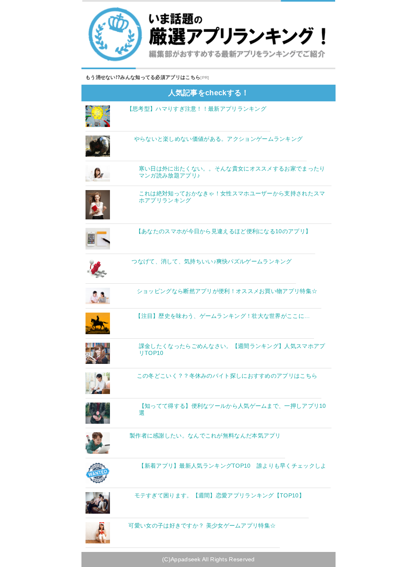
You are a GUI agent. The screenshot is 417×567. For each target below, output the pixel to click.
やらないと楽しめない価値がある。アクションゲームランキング (218, 139)
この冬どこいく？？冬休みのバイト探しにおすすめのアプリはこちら (227, 375)
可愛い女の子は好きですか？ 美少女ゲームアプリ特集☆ (202, 525)
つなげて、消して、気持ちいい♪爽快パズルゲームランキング (212, 261)
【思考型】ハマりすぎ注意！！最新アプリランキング (196, 108)
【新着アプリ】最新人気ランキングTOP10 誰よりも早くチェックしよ (232, 465)
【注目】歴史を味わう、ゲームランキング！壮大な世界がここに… (222, 316)
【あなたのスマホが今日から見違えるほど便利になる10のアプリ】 (223, 231)
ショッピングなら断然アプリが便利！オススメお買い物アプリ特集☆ (227, 291)
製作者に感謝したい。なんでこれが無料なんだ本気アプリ (205, 435)
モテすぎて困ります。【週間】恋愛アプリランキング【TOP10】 (219, 495)
